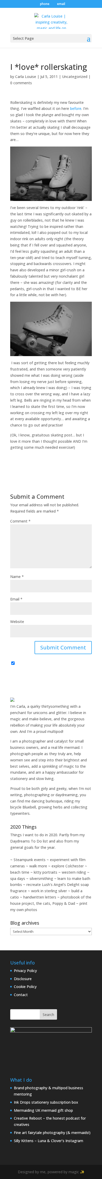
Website (17, 621)
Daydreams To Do (26, 841)
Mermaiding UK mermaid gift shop (43, 1110)
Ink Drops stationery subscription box (46, 1102)
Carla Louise (25, 76)
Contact (21, 994)
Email (16, 599)
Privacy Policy (25, 970)
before (75, 108)
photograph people (26, 753)
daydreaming (66, 794)
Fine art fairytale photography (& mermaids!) (52, 1132)
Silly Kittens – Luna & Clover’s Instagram (48, 1140)
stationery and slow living (32, 778)
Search (48, 1014)
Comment (20, 521)
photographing (37, 794)
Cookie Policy (25, 986)
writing (16, 794)
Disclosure (23, 978)
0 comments (21, 82)
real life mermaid (65, 747)
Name (17, 576)
